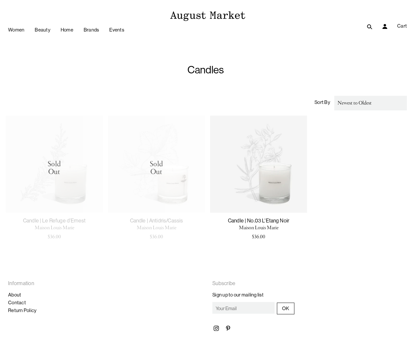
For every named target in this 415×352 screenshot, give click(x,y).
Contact (17, 302)
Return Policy (22, 310)
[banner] (207, 15)
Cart (402, 26)
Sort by (322, 102)
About (14, 295)
